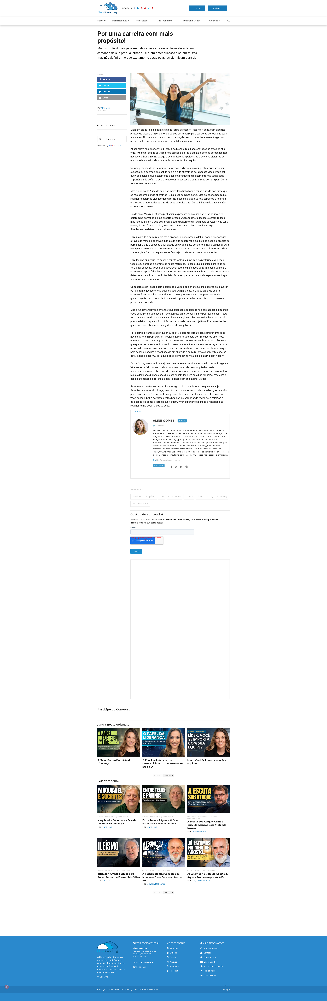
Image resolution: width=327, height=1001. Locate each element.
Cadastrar (217, 8)
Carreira (189, 496)
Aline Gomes (163, 420)
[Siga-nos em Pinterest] (152, 8)
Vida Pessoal (142, 21)
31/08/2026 (127, 8)
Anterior (159, 775)
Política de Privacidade (143, 962)
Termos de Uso (139, 967)
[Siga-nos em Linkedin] (139, 8)
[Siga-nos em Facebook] (135, 8)
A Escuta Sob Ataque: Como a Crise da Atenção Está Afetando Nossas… (206, 825)
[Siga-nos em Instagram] (142, 8)
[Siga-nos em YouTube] (146, 8)
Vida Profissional (165, 21)
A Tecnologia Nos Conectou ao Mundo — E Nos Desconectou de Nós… (162, 877)
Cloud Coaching (205, 496)
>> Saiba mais (103, 977)
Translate (117, 145)
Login (197, 8)
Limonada (160, 425)
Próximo (168, 775)
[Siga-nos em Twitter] (150, 8)
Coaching (222, 496)
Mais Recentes (119, 21)
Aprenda (213, 21)
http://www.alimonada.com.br (168, 460)
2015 (161, 496)
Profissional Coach (191, 21)
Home (100, 21)
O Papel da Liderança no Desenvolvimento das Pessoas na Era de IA (162, 763)
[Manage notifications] (7, 987)
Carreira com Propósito (143, 496)
